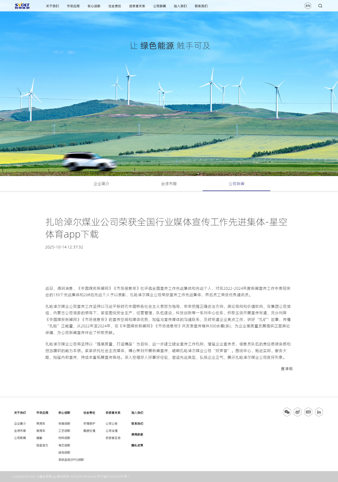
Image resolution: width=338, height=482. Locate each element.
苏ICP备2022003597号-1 (113, 476)
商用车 (40, 431)
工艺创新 (64, 431)
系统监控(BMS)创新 (71, 460)
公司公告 (112, 423)
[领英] (319, 415)
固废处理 (89, 431)
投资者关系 (137, 6)
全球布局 (169, 183)
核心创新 (94, 6)
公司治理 (112, 431)
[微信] (287, 415)
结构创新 (64, 452)
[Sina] (298, 415)
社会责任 (114, 6)
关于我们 (52, 6)
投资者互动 (113, 438)
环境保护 (89, 423)
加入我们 (180, 6)
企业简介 (101, 183)
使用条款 (137, 434)
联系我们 (201, 6)
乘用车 (40, 423)
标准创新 (64, 423)
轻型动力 (42, 445)
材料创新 (64, 438)
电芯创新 (64, 445)
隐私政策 (137, 445)
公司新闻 (159, 6)
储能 (39, 438)
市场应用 (73, 6)
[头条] (308, 415)
